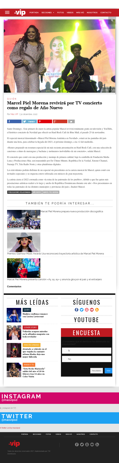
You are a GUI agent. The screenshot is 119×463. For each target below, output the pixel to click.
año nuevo (37, 192)
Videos (70, 12)
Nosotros (92, 12)
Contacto (105, 12)
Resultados (96, 371)
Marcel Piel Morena (50, 192)
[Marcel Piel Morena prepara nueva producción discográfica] (23, 228)
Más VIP (15, 114)
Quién (12, 99)
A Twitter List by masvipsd (10, 428)
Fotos (60, 12)
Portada (34, 12)
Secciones (47, 12)
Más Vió (80, 12)
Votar (108, 371)
